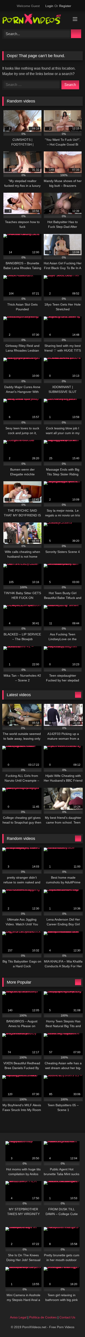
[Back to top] (71, 1323)
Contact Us (67, 1317)
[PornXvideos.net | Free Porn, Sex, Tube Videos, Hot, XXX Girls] (35, 20)
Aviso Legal (18, 1317)
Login (49, 6)
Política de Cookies (43, 1317)
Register (65, 6)
